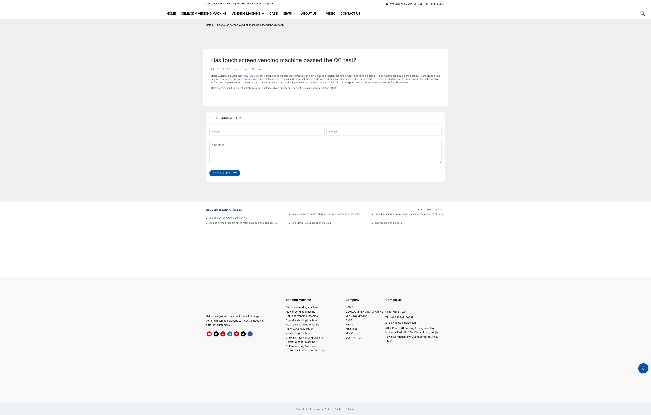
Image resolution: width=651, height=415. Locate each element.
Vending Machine (298, 300)
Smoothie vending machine (302, 307)
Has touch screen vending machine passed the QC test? (250, 24)
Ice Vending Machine (298, 333)
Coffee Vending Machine (300, 346)
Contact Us (393, 300)
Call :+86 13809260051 (431, 3)
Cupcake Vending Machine (302, 320)
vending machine (247, 79)
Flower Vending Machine (300, 311)
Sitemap (350, 409)
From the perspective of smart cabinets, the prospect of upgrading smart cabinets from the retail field (410, 214)
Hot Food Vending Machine (302, 315)
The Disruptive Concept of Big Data (311, 222)
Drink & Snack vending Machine (305, 337)
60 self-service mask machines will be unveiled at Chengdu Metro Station (228, 217)
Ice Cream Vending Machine (302, 324)
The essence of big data (388, 222)
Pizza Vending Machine (299, 329)
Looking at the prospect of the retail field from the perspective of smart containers (244, 222)
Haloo (209, 24)
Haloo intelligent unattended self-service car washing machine (326, 214)
